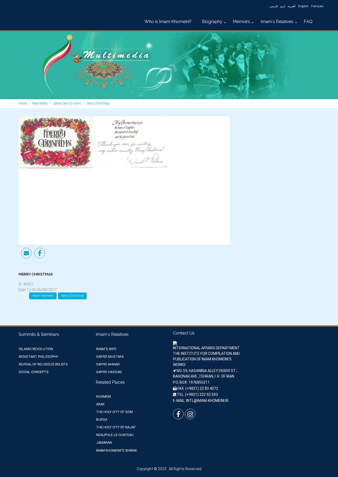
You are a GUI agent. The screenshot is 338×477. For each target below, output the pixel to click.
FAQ (308, 21)
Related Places (110, 382)
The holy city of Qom (114, 412)
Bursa (101, 419)
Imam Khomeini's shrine (116, 450)
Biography (212, 21)
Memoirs (241, 21)
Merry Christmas (72, 295)
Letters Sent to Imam (67, 103)
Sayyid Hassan (109, 372)
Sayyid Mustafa (110, 357)
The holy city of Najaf (116, 427)
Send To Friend (26, 253)
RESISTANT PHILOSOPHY (38, 357)
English (303, 6)
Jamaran (104, 442)
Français (317, 6)
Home (22, 103)
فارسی (274, 6)
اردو (282, 6)
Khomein (103, 396)
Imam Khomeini (43, 295)
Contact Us (184, 333)
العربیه (291, 6)
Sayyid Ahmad (108, 364)
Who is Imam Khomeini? (167, 21)
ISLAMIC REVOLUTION (36, 349)
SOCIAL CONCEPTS (34, 372)
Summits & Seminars (38, 334)
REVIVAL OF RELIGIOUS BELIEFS (43, 364)
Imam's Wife (106, 349)
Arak (100, 404)
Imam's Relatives (277, 21)
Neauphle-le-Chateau (115, 435)
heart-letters (40, 103)
